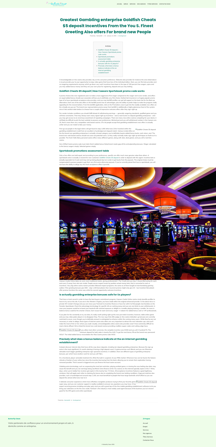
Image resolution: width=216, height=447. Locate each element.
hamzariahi (67, 400)
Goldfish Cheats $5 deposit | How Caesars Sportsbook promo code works (109, 52)
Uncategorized (122, 36)
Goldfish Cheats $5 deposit (109, 158)
